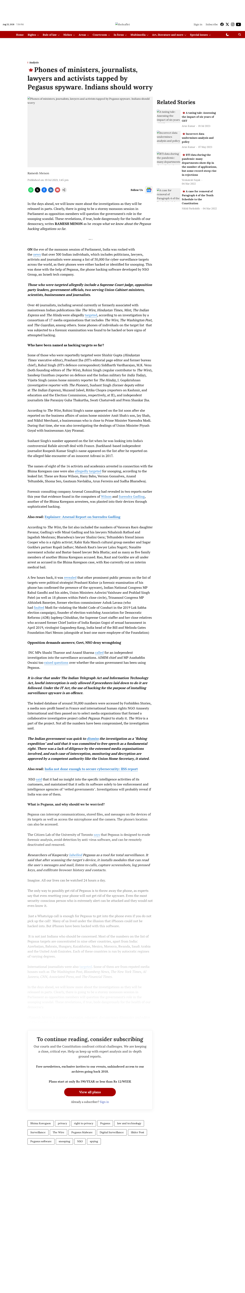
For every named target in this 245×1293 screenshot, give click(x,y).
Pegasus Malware (82, 1132)
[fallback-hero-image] (168, 116)
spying (94, 1141)
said (39, 779)
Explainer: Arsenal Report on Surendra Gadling (82, 517)
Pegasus (105, 1123)
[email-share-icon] (57, 191)
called (99, 652)
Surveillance (38, 1132)
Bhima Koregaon (40, 1123)
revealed (70, 577)
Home (20, 34)
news (37, 254)
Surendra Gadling (132, 496)
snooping (64, 1141)
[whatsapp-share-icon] (31, 191)
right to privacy (83, 1123)
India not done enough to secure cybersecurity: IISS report (91, 769)
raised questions (56, 662)
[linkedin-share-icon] (51, 191)
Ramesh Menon (38, 173)
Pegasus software (41, 1141)
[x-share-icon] (37, 191)
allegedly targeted (88, 471)
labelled (75, 855)
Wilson (106, 496)
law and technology (129, 1123)
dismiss (93, 738)
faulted (39, 607)
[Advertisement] (122, 8)
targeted (91, 315)
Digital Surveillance (112, 1132)
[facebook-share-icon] (44, 191)
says (97, 834)
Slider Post (137, 1132)
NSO (80, 1141)
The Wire (58, 1132)
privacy (62, 1123)
